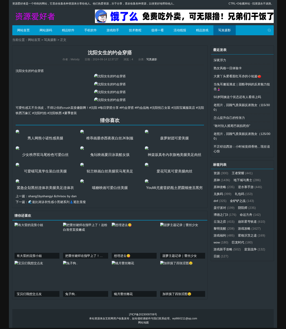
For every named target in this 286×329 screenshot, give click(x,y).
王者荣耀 (242, 173)
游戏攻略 (249, 228)
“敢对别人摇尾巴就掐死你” (232, 126)
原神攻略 (224, 187)
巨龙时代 (242, 242)
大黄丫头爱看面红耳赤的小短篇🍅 (237, 76)
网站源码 (46, 30)
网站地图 (143, 322)
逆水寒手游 (250, 187)
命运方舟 (250, 214)
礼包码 (244, 194)
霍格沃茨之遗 (251, 235)
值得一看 (157, 30)
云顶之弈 (224, 221)
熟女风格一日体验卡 (228, 68)
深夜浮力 (220, 60)
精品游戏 (202, 30)
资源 (221, 173)
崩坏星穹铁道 (251, 221)
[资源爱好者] (34, 16)
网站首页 (23, 30)
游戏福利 (224, 235)
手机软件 (90, 30)
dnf (220, 201)
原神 (222, 180)
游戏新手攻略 (227, 249)
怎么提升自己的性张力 (229, 117)
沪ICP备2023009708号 (143, 314)
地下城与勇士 (247, 180)
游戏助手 (113, 30)
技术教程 (135, 30)
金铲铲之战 (242, 201)
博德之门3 (225, 214)
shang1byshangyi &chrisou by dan (52, 196)
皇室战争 (254, 249)
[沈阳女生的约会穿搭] (110, 76)
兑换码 (222, 194)
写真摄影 (224, 30)
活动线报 (180, 30)
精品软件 (68, 30)
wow (221, 242)
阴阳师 (247, 208)
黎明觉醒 (224, 228)
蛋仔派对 (224, 208)
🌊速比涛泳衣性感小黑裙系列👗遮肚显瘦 (57, 202)
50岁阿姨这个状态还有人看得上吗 (237, 97)
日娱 (221, 256)
